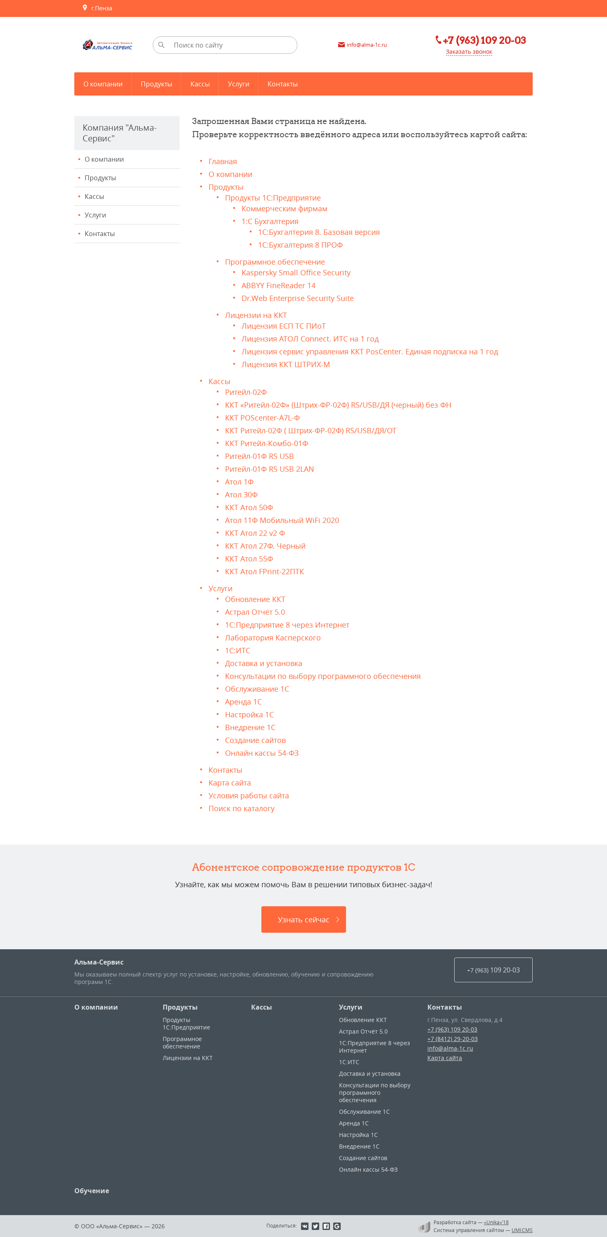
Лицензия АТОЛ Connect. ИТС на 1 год (310, 339)
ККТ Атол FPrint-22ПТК (264, 571)
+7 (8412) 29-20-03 (452, 1039)
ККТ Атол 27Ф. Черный (265, 546)
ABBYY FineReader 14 (278, 285)
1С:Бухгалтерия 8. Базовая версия (319, 232)
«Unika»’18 (496, 1222)
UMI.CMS (522, 1230)
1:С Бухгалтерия (270, 221)
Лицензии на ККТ (256, 315)
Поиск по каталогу (242, 808)
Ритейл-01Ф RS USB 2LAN (269, 469)
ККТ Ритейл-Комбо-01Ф (266, 443)
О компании (104, 159)
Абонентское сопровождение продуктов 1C (303, 867)
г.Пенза (100, 8)
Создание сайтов (255, 740)
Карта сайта (230, 783)
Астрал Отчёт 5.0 (255, 612)
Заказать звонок (469, 51)
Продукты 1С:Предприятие (273, 198)
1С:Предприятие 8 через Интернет (287, 625)
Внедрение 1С (250, 727)
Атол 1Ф (239, 482)
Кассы (94, 196)
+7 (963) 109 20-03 (452, 1029)
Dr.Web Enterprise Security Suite (298, 298)
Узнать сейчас (304, 919)
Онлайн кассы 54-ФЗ (262, 753)
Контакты (100, 233)
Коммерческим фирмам (284, 208)
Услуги (95, 215)
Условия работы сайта (249, 795)
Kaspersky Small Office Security (296, 272)
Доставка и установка (263, 663)
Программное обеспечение (275, 262)
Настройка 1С (249, 714)
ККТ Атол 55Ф (249, 559)
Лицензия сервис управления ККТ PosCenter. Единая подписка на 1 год (370, 351)
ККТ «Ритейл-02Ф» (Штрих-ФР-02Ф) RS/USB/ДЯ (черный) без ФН (338, 405)
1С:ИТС (237, 650)
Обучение (91, 1190)
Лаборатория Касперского (273, 637)
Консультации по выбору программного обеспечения (323, 676)
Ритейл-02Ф (246, 392)
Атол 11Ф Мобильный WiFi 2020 (282, 520)
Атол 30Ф (241, 494)
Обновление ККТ (255, 599)
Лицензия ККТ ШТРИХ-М (286, 364)
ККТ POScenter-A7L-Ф (262, 418)
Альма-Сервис (98, 962)
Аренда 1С (243, 702)
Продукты (100, 177)
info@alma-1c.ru (450, 1048)
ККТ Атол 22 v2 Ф (255, 533)
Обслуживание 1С (257, 689)
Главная (223, 161)
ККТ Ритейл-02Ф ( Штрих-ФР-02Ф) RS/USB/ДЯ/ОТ (310, 430)
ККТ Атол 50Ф (249, 507)
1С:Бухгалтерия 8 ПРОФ (300, 245)
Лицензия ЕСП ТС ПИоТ (284, 326)
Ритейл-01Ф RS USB (259, 456)
